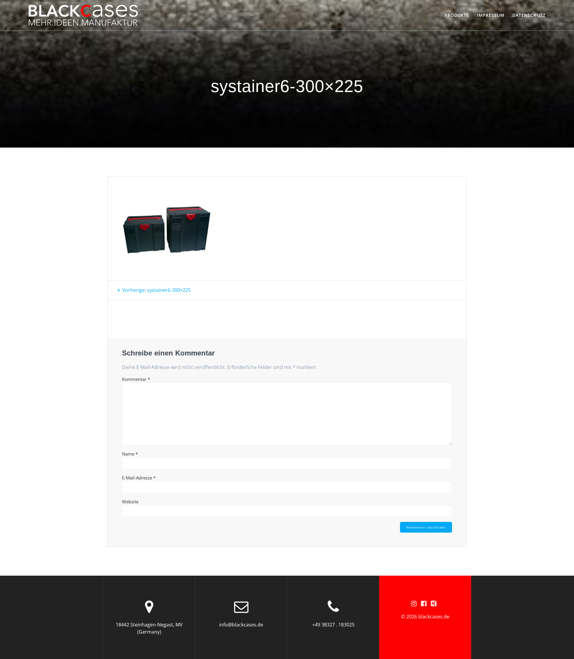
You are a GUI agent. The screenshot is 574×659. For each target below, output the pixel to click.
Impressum (490, 15)
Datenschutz (529, 15)
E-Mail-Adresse (139, 478)
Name (130, 454)
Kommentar (136, 379)
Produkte (457, 15)
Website (130, 502)
